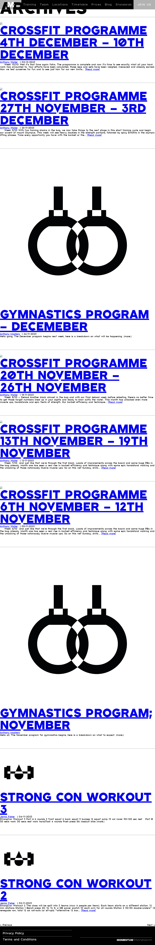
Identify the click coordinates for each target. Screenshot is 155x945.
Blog (108, 4)
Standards (124, 4)
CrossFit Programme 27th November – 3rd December (73, 108)
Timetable (79, 4)
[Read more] (92, 69)
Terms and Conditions (19, 939)
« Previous (6, 925)
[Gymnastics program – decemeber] (77, 230)
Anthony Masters (10, 334)
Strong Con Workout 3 (76, 803)
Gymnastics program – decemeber (74, 321)
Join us (144, 4)
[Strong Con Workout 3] (19, 772)
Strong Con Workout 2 (76, 890)
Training (29, 4)
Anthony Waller (9, 62)
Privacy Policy (13, 933)
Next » (151, 925)
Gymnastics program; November (76, 719)
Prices (96, 4)
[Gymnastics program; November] (77, 629)
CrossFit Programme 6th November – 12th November (73, 507)
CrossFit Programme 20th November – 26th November (73, 375)
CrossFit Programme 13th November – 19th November (74, 441)
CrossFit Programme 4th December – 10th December (73, 43)
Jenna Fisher (7, 816)
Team (44, 4)
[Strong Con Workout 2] (19, 858)
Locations (60, 4)
